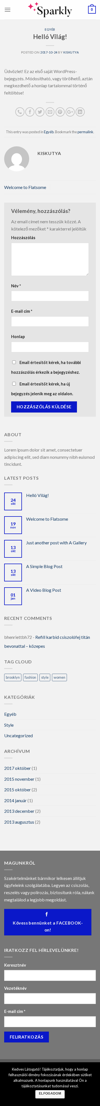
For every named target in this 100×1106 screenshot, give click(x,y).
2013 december (19, 811)
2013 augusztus (19, 821)
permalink (85, 132)
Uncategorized (18, 735)
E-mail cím (21, 311)
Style (9, 724)
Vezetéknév (15, 988)
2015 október (17, 789)
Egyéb (50, 29)
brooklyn (13, 677)
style (45, 677)
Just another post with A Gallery (56, 542)
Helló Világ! (37, 495)
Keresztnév (15, 965)
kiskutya (71, 52)
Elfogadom (50, 1093)
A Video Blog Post (43, 590)
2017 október (17, 768)
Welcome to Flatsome (25, 187)
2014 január (15, 800)
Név (16, 285)
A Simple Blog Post (44, 566)
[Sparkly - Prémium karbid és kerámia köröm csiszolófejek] (50, 10)
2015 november (19, 779)
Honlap (18, 336)
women (59, 677)
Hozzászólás (23, 237)
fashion (30, 677)
